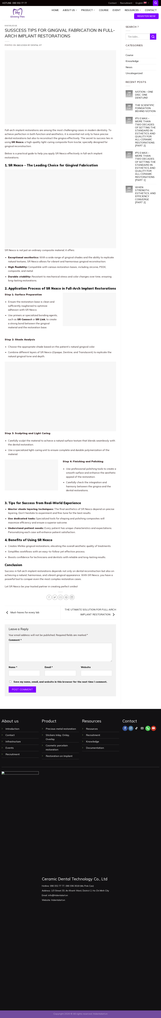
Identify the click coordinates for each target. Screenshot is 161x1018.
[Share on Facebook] (49, 597)
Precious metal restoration (61, 728)
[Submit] (153, 37)
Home (55, 10)
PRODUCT (87, 10)
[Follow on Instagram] (130, 728)
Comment (15, 640)
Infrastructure (13, 741)
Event (116, 10)
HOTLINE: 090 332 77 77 (14, 3)
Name (13, 667)
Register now (146, 16)
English (139, 3)
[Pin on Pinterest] (66, 597)
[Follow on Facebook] (125, 728)
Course (104, 10)
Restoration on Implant (59, 756)
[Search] (155, 3)
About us (69, 10)
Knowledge (11, 26)
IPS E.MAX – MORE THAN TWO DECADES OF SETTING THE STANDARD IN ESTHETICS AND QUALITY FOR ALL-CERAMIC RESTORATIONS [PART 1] (145, 166)
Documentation (95, 747)
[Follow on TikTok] (136, 728)
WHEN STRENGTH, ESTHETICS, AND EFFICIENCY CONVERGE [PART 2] (145, 195)
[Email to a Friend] (60, 597)
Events (10, 747)
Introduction (13, 728)
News (129, 67)
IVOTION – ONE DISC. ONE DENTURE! (144, 94)
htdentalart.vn (100, 1013)
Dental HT (36, 45)
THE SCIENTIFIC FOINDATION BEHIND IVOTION (145, 108)
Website (86, 667)
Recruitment (126, 3)
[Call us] (147, 728)
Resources (132, 10)
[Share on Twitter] (54, 597)
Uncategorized (134, 73)
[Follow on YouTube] (153, 728)
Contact (112, 3)
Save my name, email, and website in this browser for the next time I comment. (60, 681)
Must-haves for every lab (24, 612)
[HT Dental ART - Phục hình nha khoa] (17, 13)
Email (49, 667)
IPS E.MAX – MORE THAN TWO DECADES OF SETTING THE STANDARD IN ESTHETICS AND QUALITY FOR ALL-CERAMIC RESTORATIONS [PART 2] (145, 132)
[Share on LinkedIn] (72, 597)
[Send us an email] (142, 728)
